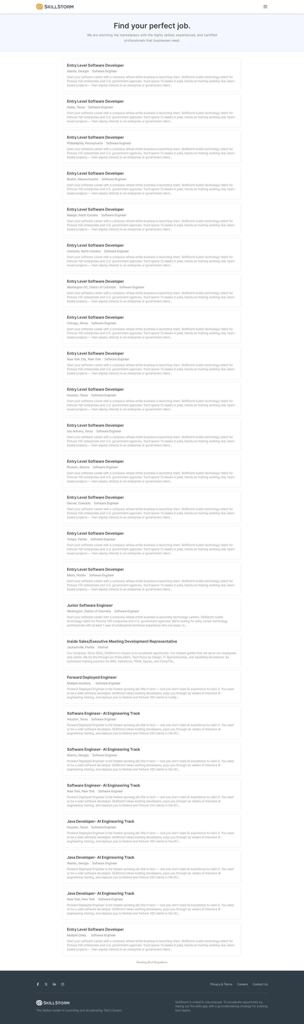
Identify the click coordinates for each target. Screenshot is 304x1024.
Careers (242, 984)
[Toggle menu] (265, 6)
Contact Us (260, 984)
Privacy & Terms (221, 984)
